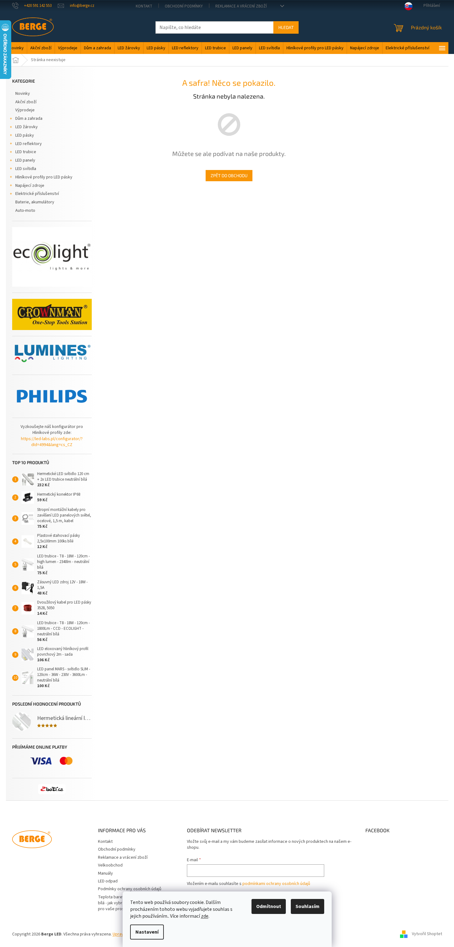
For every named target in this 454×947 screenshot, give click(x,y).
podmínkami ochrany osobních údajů (276, 884)
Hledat (286, 27)
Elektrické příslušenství (37, 194)
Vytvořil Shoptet (427, 934)
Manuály (105, 873)
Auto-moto (25, 210)
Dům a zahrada (28, 118)
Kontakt (144, 6)
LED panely (25, 160)
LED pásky (24, 135)
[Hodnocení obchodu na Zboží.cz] (52, 789)
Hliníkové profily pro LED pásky (43, 177)
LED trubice (25, 152)
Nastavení (147, 932)
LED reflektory (28, 144)
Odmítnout (268, 906)
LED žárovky (26, 127)
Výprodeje (25, 110)
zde (204, 916)
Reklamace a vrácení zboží (241, 6)
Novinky (22, 93)
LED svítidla (25, 169)
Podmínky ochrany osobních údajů (129, 889)
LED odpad (108, 881)
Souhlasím (307, 906)
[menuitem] (16, 48)
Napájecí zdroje (29, 185)
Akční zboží (26, 102)
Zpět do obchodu (229, 175)
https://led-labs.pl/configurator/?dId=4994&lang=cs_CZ (52, 442)
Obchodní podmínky (184, 6)
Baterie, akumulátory (34, 202)
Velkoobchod (110, 865)
